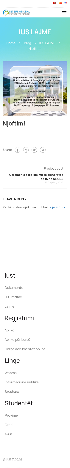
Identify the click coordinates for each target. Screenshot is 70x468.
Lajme (9, 306)
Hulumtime (13, 297)
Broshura (12, 391)
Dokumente (14, 287)
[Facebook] (17, 150)
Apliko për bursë (17, 339)
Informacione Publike (22, 382)
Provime (11, 415)
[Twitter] (34, 150)
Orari (9, 424)
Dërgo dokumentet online (25, 349)
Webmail (11, 372)
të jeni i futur (57, 207)
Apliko (9, 330)
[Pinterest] (43, 150)
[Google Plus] (26, 150)
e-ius (9, 434)
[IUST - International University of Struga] (17, 13)
